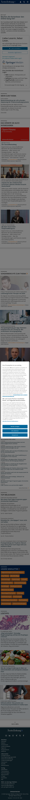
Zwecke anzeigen (15, 426)
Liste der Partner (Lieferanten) (10, 421)
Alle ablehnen (15, 431)
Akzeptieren (15, 435)
